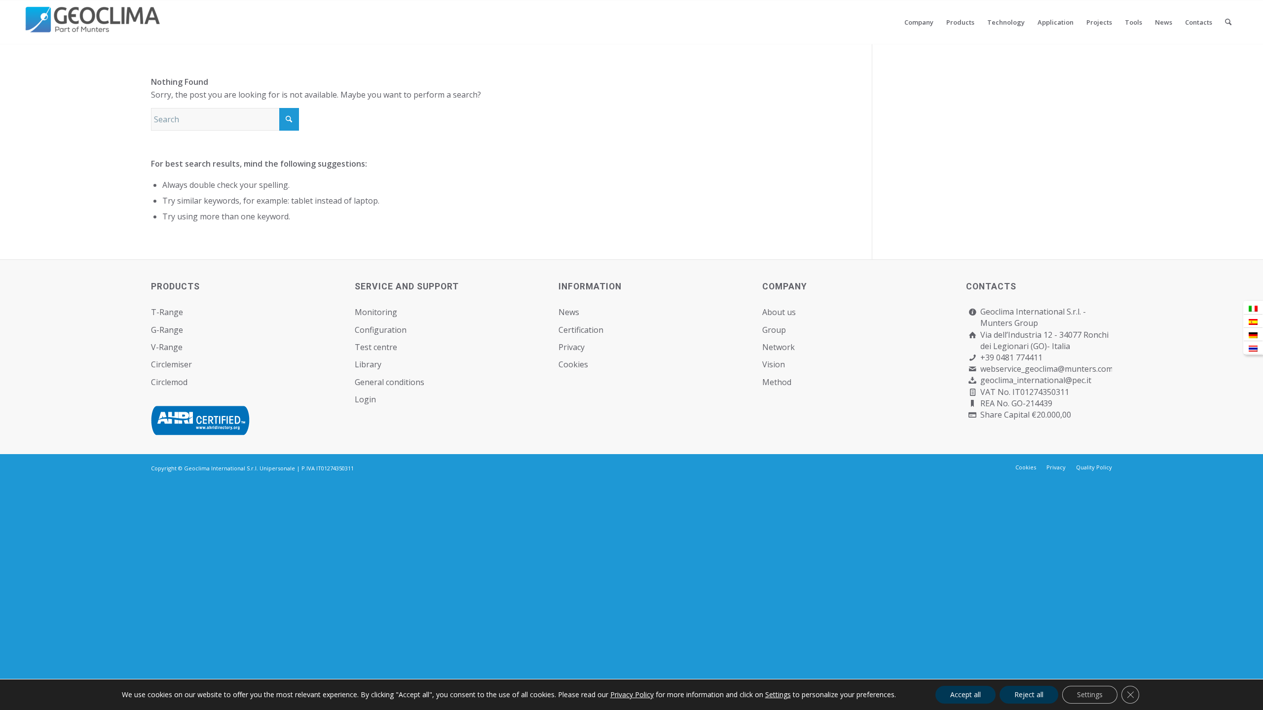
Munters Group (1009, 323)
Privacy (571, 347)
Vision (773, 364)
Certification (580, 329)
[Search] (1228, 22)
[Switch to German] (1253, 334)
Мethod (776, 382)
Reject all (1028, 694)
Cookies (573, 364)
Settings (778, 694)
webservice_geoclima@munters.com (1046, 368)
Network (778, 347)
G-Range (167, 329)
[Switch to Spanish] (1253, 321)
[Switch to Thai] (1253, 348)
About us (779, 312)
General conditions (389, 382)
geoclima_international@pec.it (1035, 380)
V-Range (167, 347)
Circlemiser (171, 364)
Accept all (965, 694)
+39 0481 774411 (1011, 357)
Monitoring (376, 312)
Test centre (376, 347)
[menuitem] (919, 22)
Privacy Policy (632, 694)
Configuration (381, 329)
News (568, 312)
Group (774, 329)
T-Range (167, 312)
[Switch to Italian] (1253, 308)
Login (365, 399)
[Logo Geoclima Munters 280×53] (94, 28)
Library (368, 364)
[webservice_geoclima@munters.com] (972, 369)
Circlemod (169, 382)
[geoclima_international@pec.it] (972, 380)
